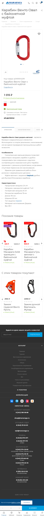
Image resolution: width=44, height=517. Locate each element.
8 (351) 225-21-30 (22, 472)
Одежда (22, 351)
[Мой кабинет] (37, 3)
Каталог (22, 345)
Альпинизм (22, 360)
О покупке (22, 390)
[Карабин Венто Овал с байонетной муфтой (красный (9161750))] (22, 47)
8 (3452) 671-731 (22, 442)
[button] (21, 64)
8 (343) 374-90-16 (22, 455)
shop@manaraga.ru (22, 418)
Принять (26, 502)
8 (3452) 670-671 (22, 438)
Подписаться (35, 334)
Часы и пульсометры (22, 380)
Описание (8, 129)
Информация (22, 395)
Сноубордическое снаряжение (22, 368)
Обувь (22, 362)
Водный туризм (22, 382)
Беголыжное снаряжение (22, 357)
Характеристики (24, 129)
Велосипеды (22, 371)
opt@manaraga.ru (22, 431)
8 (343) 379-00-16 (22, 464)
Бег (22, 377)
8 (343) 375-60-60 (22, 459)
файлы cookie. (16, 502)
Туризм (22, 354)
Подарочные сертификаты (22, 385)
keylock (30, 175)
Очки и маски (22, 374)
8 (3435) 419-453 (22, 481)
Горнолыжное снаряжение (22, 365)
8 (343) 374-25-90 (22, 450)
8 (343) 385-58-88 (22, 412)
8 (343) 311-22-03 (22, 425)
